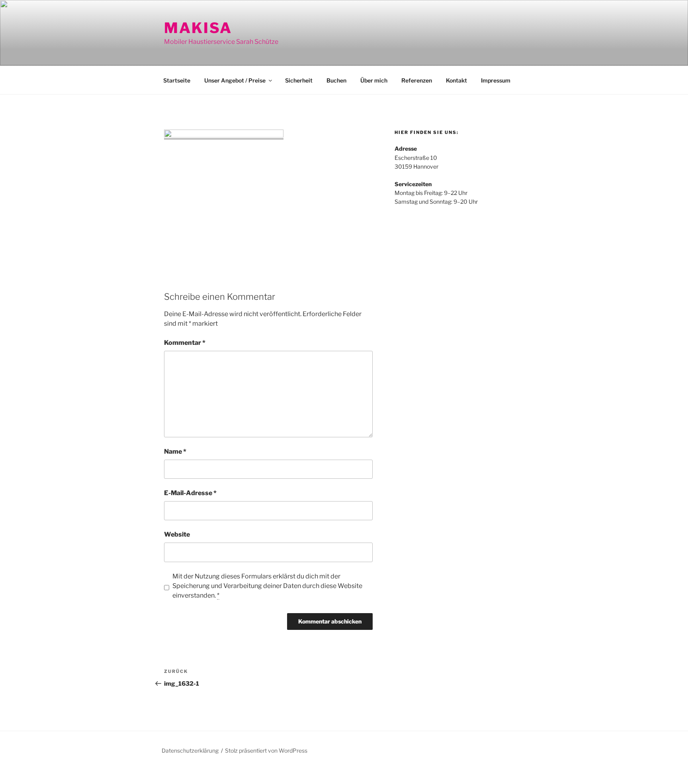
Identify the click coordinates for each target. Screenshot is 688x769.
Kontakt (456, 80)
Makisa (198, 28)
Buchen (336, 80)
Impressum (495, 80)
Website (177, 534)
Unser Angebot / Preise (235, 80)
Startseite (176, 80)
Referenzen (416, 80)
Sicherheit (299, 80)
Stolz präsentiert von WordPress (266, 750)
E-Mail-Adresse (190, 493)
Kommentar (184, 342)
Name (175, 451)
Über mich (373, 80)
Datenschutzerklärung (190, 750)
